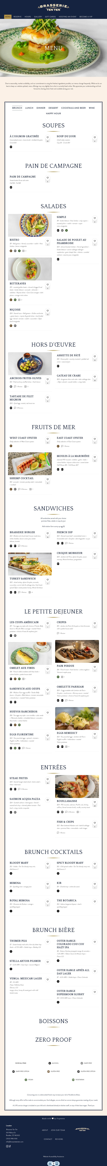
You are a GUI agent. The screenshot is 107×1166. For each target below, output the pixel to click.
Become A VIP (86, 17)
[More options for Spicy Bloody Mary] (94, 863)
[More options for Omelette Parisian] (94, 687)
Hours (28, 17)
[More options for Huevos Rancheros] (47, 712)
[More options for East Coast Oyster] (94, 438)
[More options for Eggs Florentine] (47, 735)
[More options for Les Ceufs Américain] (47, 623)
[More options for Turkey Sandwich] (47, 579)
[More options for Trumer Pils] (47, 941)
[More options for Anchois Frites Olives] (47, 379)
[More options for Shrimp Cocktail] (47, 479)
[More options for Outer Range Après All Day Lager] (94, 971)
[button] (30, 143)
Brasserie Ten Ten (82, 1129)
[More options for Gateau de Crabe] (94, 376)
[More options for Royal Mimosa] (47, 901)
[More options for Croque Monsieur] (94, 554)
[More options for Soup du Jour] (94, 137)
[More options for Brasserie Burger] (47, 533)
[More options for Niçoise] (47, 310)
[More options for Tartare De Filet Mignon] (47, 397)
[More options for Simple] (94, 218)
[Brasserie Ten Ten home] (53, 7)
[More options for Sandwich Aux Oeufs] (47, 689)
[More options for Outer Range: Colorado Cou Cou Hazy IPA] (94, 941)
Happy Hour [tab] (53, 113)
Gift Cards (50, 17)
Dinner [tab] (41, 108)
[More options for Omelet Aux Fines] (47, 669)
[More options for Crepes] (94, 623)
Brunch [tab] (17, 108)
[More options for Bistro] (47, 240)
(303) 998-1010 (11, 1138)
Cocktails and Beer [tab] (73, 108)
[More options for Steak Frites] (47, 779)
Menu (7, 17)
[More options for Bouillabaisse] (94, 802)
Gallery (38, 17)
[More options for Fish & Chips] (94, 822)
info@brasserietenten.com (14, 1142)
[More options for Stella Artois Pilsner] (47, 962)
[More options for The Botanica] (94, 901)
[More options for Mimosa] (47, 884)
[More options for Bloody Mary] (47, 863)
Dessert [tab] (53, 108)
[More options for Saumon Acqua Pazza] (47, 800)
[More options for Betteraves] (47, 284)
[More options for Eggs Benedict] (94, 734)
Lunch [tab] (29, 108)
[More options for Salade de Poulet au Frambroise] (94, 240)
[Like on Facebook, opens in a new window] (10, 1146)
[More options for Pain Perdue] (94, 666)
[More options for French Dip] (94, 533)
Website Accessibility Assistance (53, 1156)
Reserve (18, 17)
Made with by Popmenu (33, 1118)
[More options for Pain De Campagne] (47, 177)
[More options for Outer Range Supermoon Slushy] (94, 992)
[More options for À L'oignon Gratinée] (47, 137)
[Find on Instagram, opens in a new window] (7, 1146)
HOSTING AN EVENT (67, 17)
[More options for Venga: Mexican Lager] (47, 979)
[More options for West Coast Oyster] (47, 438)
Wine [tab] (92, 108)
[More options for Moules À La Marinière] (94, 457)
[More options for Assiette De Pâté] (94, 356)
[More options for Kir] (94, 884)
